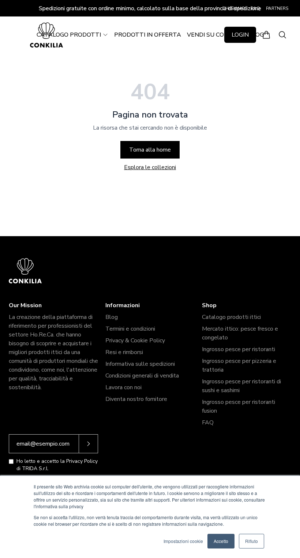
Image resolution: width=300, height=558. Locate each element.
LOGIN (240, 35)
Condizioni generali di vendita (142, 376)
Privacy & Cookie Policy (135, 340)
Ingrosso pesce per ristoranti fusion (238, 406)
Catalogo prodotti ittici (231, 317)
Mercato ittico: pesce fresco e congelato (240, 333)
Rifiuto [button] (251, 541)
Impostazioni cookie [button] (183, 541)
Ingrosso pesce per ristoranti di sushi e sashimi (241, 385)
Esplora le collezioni (150, 167)
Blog (111, 317)
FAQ (255, 8)
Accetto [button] (221, 541)
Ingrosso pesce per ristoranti (238, 349)
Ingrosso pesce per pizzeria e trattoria (239, 365)
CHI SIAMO (233, 8)
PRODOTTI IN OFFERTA (147, 35)
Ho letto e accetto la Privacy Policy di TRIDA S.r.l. (57, 465)
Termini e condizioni (130, 329)
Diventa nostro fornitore (136, 399)
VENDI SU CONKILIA (215, 35)
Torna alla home (150, 150)
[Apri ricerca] (282, 35)
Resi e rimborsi (124, 352)
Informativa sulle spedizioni (140, 364)
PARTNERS (277, 8)
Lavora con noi (123, 387)
